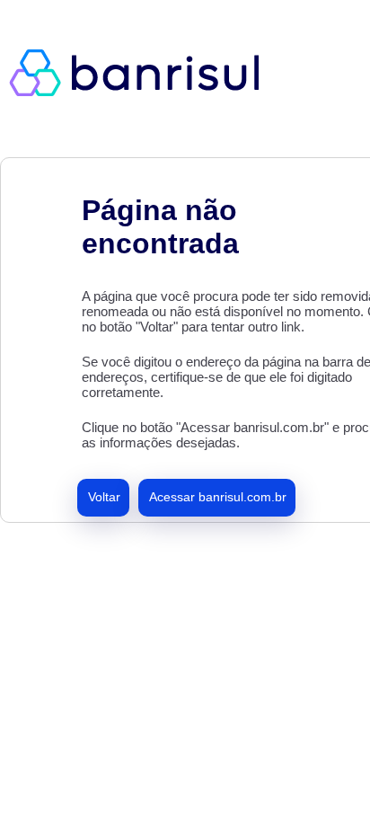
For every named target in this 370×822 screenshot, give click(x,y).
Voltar (104, 497)
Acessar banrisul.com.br (217, 497)
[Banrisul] (143, 71)
